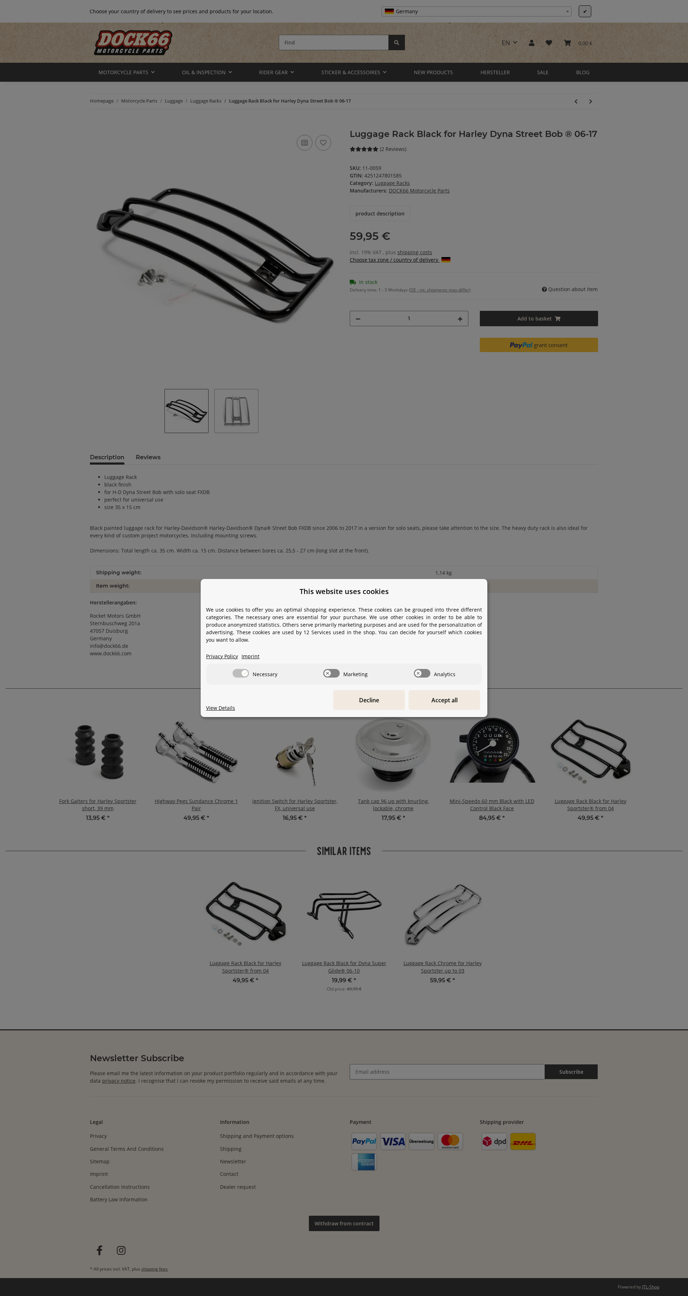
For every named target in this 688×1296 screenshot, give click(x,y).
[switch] (241, 673)
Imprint (250, 656)
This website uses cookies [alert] (344, 591)
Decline (369, 700)
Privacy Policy (222, 656)
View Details (220, 707)
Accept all (444, 700)
